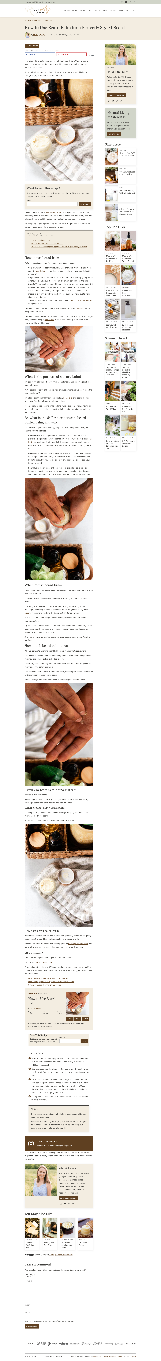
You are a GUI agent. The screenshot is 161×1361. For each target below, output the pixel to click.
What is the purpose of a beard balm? (47, 243)
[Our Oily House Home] (38, 10)
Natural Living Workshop (54, 1356)
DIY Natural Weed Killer (111, 407)
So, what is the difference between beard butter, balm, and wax (59, 247)
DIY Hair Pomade (83, 1244)
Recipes (113, 10)
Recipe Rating (30, 1274)
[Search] (134, 11)
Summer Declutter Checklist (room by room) (126, 372)
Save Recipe (84, 204)
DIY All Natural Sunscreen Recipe (128, 443)
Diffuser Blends (100, 10)
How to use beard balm (41, 240)
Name (27, 1305)
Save (69, 1019)
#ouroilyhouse (66, 1146)
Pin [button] (77, 1019)
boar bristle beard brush (81, 300)
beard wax (49, 320)
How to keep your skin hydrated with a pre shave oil (51, 982)
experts (28, 613)
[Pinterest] (134, 2)
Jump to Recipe (32, 46)
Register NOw (114, 134)
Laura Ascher (36, 1008)
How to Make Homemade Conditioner (112, 293)
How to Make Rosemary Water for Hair (128, 258)
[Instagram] (122, 2)
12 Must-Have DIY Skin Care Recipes (127, 154)
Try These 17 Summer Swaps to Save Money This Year (112, 371)
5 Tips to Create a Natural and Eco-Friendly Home (126, 211)
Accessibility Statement (109, 1356)
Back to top (32, 1356)
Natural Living (85, 10)
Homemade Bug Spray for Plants (128, 409)
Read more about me (116, 95)
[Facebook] (130, 2)
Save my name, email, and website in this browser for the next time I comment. (50, 1321)
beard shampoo (42, 271)
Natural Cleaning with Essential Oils (127, 191)
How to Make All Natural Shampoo (128, 327)
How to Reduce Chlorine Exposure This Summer (112, 445)
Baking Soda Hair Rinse (49, 1244)
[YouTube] (126, 2)
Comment (29, 1281)
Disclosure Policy (97, 1356)
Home (27, 20)
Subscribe (119, 1356)
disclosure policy (55, 50)
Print (86, 1019)
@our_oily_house (50, 1146)
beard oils (67, 398)
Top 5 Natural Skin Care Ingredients (127, 173)
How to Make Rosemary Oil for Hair (112, 258)
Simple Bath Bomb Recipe (111, 326)
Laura (35, 35)
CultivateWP (133, 1356)
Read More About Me (68, 1198)
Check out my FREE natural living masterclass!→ (41, 2)
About (128, 10)
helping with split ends (78, 944)
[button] (39, 35)
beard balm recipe (53, 212)
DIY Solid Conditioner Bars (31, 1245)
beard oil (79, 308)
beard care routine (44, 962)
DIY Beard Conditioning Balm (66, 1245)
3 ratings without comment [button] (60, 1255)
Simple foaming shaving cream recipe (44, 985)
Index (121, 10)
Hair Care (48, 20)
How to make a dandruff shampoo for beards (48, 978)
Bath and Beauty (70, 10)
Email (29, 200)
